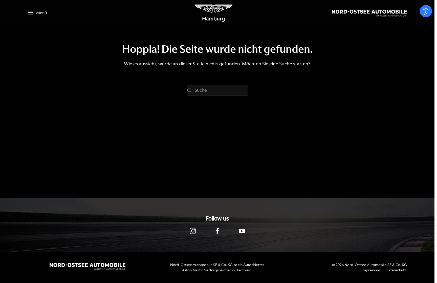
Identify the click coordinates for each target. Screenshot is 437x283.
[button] (37, 13)
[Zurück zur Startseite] (213, 12)
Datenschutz (396, 270)
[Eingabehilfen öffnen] (426, 11)
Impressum (371, 270)
